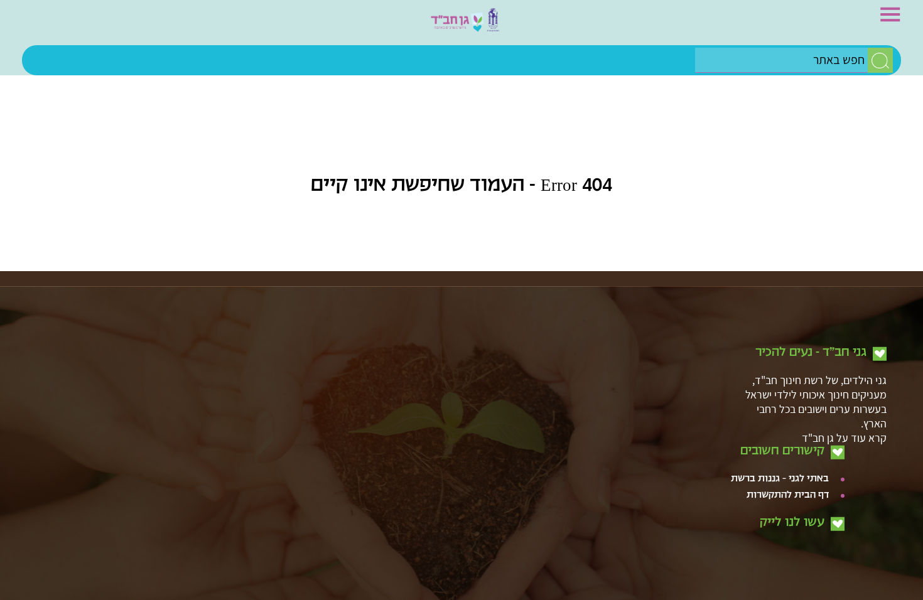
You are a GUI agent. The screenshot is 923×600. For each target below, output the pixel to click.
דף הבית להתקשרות (788, 420)
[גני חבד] (461, 25)
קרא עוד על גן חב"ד (844, 362)
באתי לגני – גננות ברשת (780, 404)
